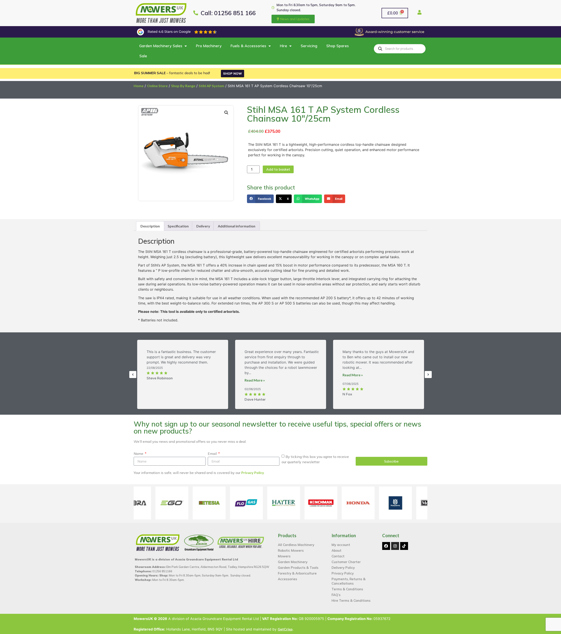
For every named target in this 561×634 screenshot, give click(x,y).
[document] (280, 317)
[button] (344, 268)
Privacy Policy (323, 357)
